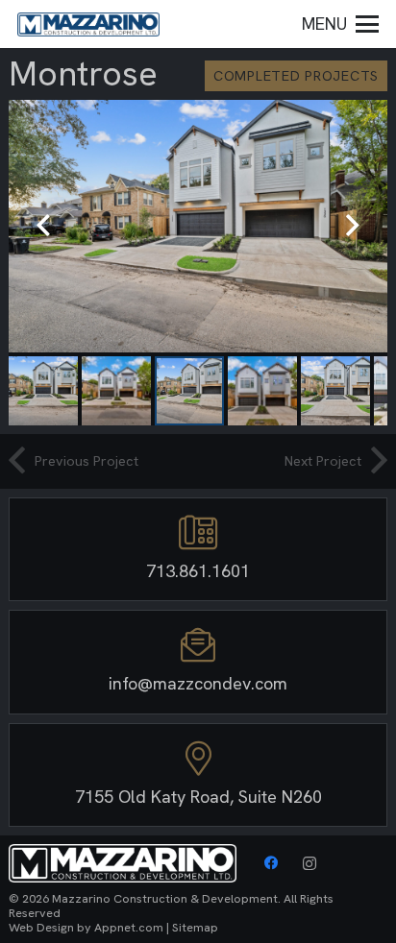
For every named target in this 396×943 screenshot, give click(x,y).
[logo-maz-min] (88, 24)
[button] (340, 24)
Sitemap (195, 927)
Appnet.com (128, 927)
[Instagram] (309, 863)
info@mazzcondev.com (198, 683)
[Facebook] (271, 863)
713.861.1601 (198, 571)
